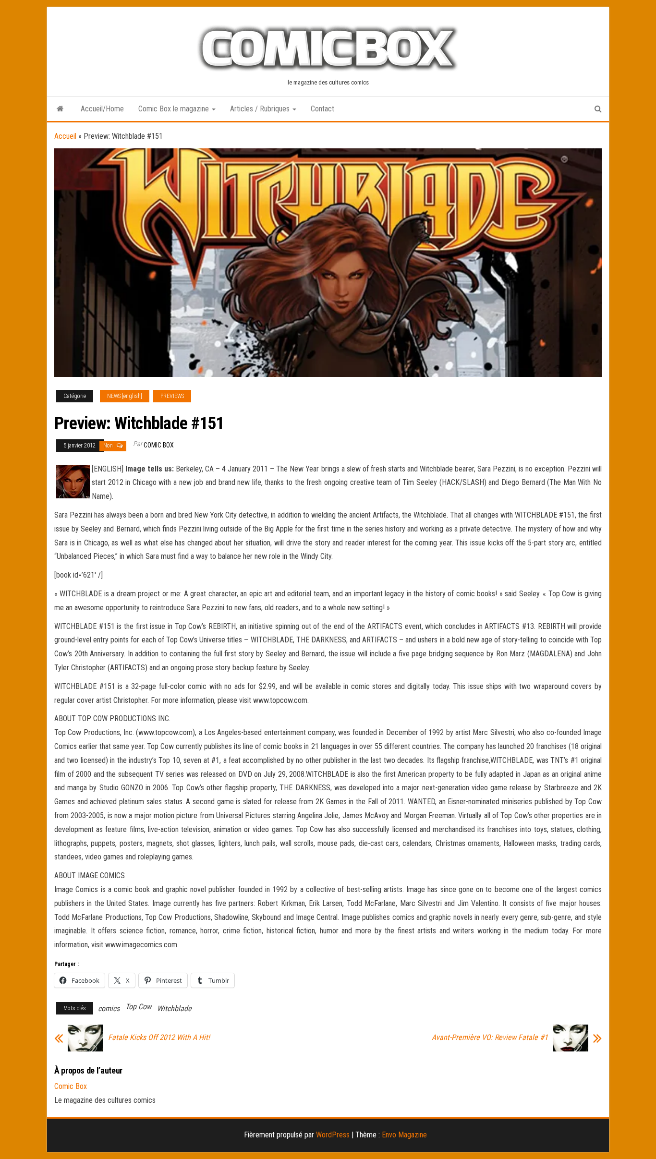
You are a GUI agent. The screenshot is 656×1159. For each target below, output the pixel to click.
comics (109, 1008)
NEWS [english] (124, 396)
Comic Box (159, 445)
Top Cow (138, 1006)
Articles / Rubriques (261, 108)
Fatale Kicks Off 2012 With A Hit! (159, 1037)
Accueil (65, 136)
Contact (322, 108)
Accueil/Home (102, 108)
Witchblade (174, 1008)
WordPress (333, 1134)
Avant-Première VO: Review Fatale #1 (490, 1037)
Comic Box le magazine (174, 108)
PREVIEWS (172, 396)
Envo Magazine (404, 1134)
